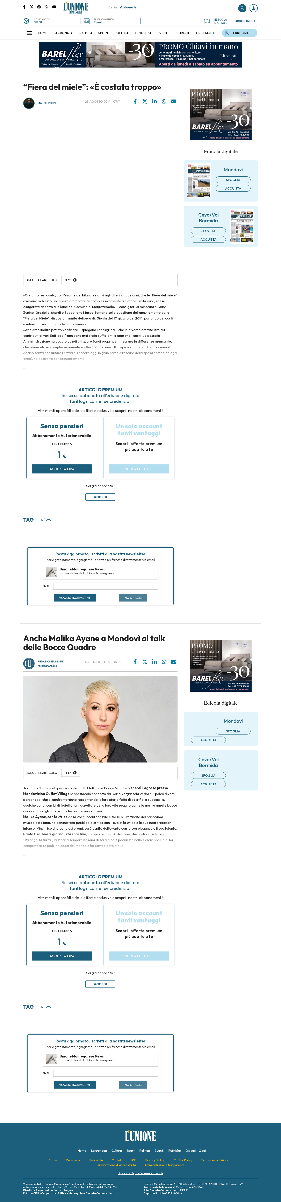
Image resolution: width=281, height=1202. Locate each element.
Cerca (242, 8)
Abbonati (128, 7)
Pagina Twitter (33, 7)
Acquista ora (62, 469)
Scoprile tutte (139, 469)
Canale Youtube (54, 7)
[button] (254, 8)
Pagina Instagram (41, 7)
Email (46, 586)
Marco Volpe (47, 103)
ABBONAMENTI (245, 21)
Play (68, 280)
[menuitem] (42, 33)
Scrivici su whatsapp (48, 7)
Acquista (233, 188)
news (46, 520)
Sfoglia (233, 180)
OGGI (38, 22)
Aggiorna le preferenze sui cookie (140, 1173)
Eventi (98, 22)
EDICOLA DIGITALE (220, 21)
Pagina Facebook (26, 7)
